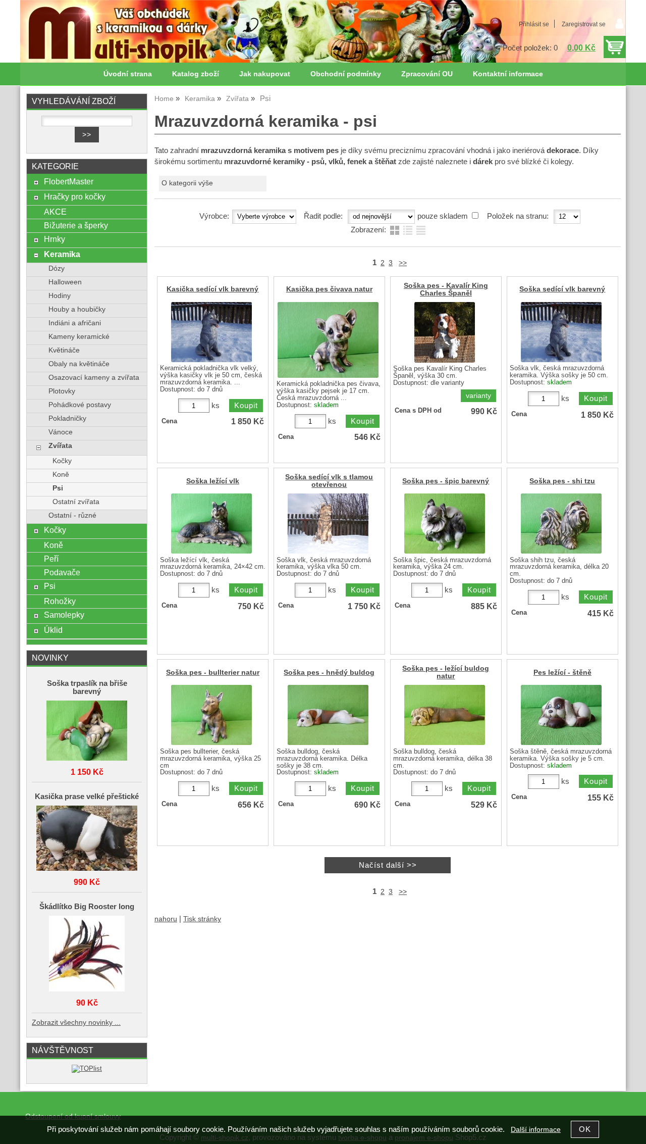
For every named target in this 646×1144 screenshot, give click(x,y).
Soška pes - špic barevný (445, 481)
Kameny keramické (79, 336)
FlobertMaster (68, 181)
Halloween (65, 282)
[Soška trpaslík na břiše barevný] (87, 731)
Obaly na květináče (79, 364)
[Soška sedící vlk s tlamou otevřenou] (328, 523)
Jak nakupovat (264, 74)
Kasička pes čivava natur (329, 289)
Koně (60, 474)
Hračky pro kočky (74, 196)
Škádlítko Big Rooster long (86, 907)
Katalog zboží (195, 74)
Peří (51, 558)
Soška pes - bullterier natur (212, 672)
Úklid (53, 629)
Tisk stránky (202, 919)
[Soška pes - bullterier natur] (211, 715)
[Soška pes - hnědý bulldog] (328, 715)
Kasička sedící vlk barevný (212, 289)
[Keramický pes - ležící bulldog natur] (444, 715)
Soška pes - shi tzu (562, 481)
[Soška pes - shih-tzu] (561, 523)
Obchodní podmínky (345, 74)
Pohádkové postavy (79, 405)
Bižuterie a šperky (76, 225)
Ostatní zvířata (75, 502)
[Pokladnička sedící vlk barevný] (211, 332)
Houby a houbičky (76, 309)
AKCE (55, 211)
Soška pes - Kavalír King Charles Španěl (446, 289)
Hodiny (59, 296)
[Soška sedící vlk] (561, 332)
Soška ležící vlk (212, 481)
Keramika (62, 254)
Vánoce (60, 432)
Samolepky (64, 614)
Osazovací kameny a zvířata (93, 377)
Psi (57, 488)
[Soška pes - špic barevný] (444, 523)
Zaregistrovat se (584, 24)
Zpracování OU (427, 74)
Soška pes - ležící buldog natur (445, 672)
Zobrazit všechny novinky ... (76, 1022)
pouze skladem (442, 216)
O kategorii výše (187, 183)
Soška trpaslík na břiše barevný (87, 687)
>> (403, 263)
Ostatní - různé (72, 515)
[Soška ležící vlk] (211, 523)
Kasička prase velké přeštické (87, 796)
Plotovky (61, 391)
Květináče (64, 350)
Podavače (62, 572)
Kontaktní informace (508, 74)
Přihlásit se (534, 24)
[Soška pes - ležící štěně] (561, 715)
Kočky (62, 461)
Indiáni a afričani (74, 323)
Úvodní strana (127, 74)
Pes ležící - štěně (562, 672)
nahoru (165, 919)
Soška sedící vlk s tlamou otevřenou (329, 480)
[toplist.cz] (87, 1068)
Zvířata (60, 446)
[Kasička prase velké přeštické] (87, 839)
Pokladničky (67, 418)
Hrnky (54, 238)
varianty (478, 396)
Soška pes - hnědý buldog (329, 672)
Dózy (56, 268)
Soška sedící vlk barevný (562, 289)
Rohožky (60, 601)
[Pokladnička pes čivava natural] (328, 340)
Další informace (536, 1129)
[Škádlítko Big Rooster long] (87, 954)
